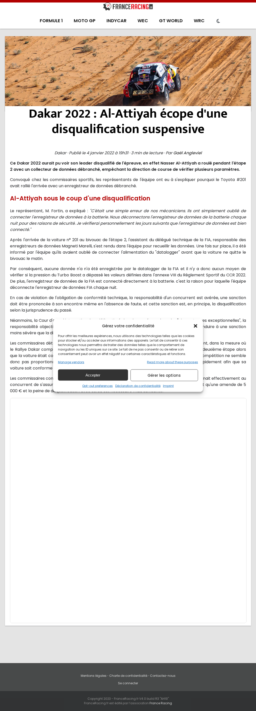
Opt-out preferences (97, 386)
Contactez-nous (163, 676)
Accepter (93, 375)
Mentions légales (93, 676)
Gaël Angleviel (187, 153)
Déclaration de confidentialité (137, 386)
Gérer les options (164, 375)
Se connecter (128, 683)
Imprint (168, 386)
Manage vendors (71, 362)
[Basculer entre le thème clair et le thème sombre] (218, 21)
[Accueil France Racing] (128, 7)
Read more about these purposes (172, 362)
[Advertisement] (128, 74)
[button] (195, 325)
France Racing (161, 703)
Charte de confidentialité (128, 676)
